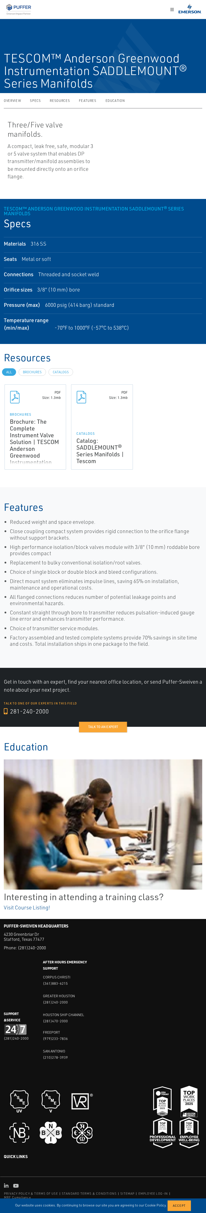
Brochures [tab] (32, 372)
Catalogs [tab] (61, 372)
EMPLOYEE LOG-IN (153, 1193)
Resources (60, 101)
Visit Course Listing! (27, 907)
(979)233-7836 (55, 1038)
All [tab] (9, 372)
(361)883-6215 (55, 983)
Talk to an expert (103, 727)
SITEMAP (127, 1193)
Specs (35, 101)
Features (87, 101)
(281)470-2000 (55, 1021)
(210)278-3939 (55, 1057)
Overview (12, 101)
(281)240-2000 (32, 947)
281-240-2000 (29, 711)
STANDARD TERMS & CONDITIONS (89, 1193)
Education (115, 101)
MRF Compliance (17, 1197)
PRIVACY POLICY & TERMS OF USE (31, 1193)
